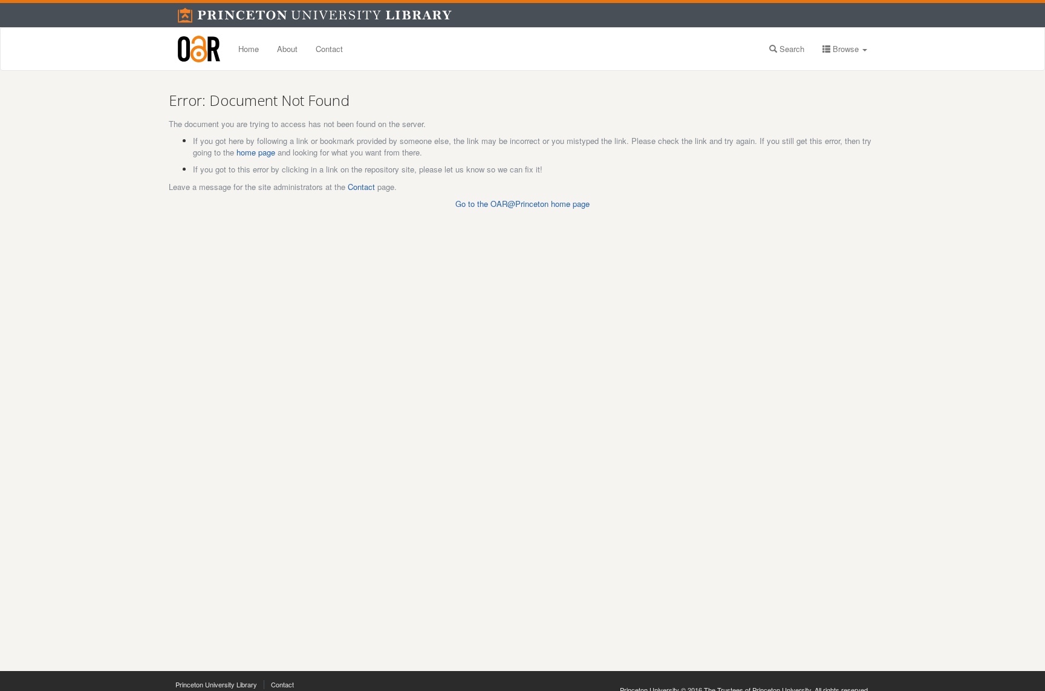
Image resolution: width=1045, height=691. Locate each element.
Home (248, 48)
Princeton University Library (216, 684)
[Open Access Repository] (199, 49)
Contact (329, 48)
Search (790, 48)
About (287, 48)
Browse (845, 48)
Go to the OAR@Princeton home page (522, 203)
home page (255, 152)
